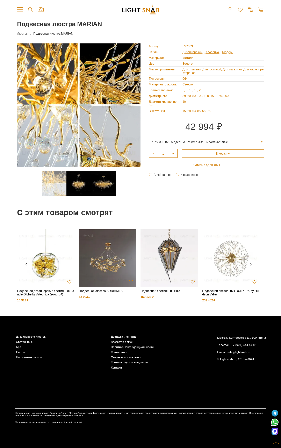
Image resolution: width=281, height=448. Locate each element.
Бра (18, 347)
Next (251, 264)
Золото (187, 63)
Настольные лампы (29, 357)
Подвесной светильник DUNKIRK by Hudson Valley (230, 292)
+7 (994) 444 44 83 (243, 344)
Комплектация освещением (129, 362)
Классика (212, 52)
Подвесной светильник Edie (160, 291)
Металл (188, 58)
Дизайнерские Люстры (31, 336)
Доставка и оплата (123, 336)
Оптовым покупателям (126, 357)
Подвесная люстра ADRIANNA (101, 291)
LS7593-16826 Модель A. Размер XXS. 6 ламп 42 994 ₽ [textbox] (189, 142)
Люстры (22, 33)
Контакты (117, 367)
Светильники (24, 341)
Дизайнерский (192, 52)
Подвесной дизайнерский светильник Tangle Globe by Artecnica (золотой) (45, 292)
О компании (119, 352)
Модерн (227, 52)
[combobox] (206, 142)
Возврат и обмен (122, 341)
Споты (20, 352)
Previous (26, 264)
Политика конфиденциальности (132, 347)
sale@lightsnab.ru (239, 352)
